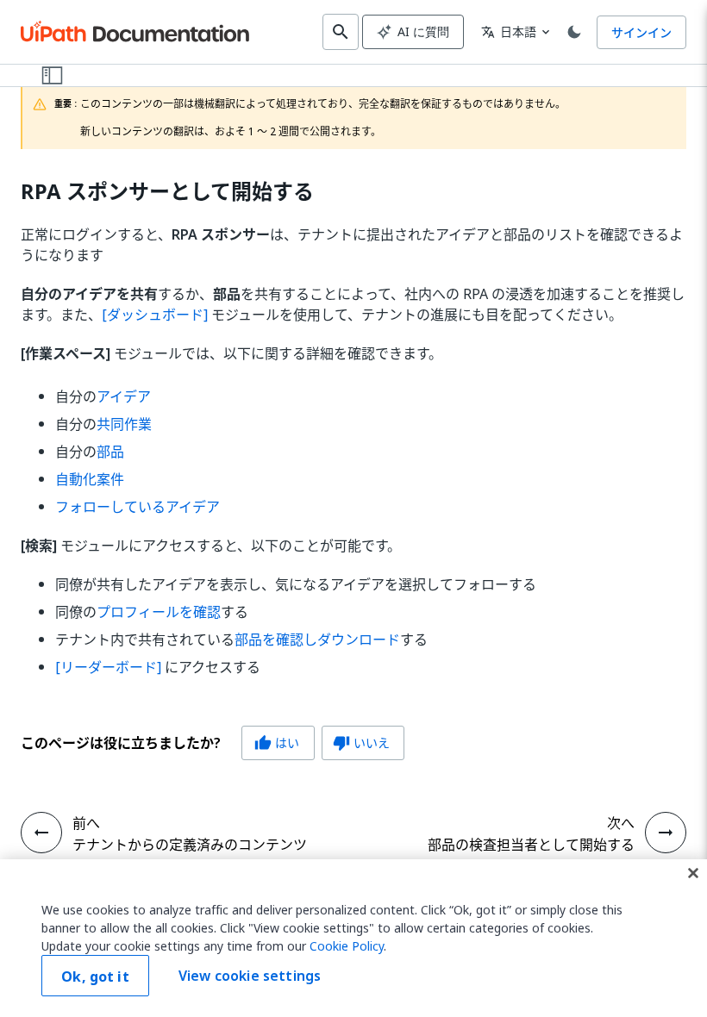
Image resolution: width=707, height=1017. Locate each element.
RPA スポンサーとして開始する (167, 191)
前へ (86, 823)
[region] (353, 938)
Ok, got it (95, 976)
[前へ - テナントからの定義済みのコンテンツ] (41, 832)
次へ (621, 823)
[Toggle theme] (574, 32)
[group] (212, 743)
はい (276, 742)
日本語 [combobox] (508, 31)
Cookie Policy (347, 946)
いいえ (361, 742)
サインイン (641, 32)
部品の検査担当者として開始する (531, 844)
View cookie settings (249, 975)
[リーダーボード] (108, 667)
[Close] (693, 873)
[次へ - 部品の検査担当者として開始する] (665, 832)
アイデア (124, 396)
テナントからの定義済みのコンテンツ (189, 844)
